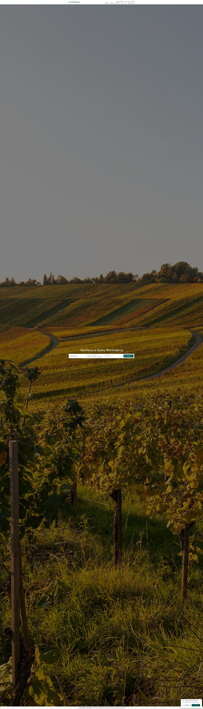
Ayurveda (107, 3)
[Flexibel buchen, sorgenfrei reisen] (124, 707)
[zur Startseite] (74, 2)
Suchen (129, 356)
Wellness (112, 3)
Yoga (122, 3)
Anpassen (187, 705)
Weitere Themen (131, 3)
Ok (195, 705)
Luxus (125, 3)
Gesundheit (117, 3)
